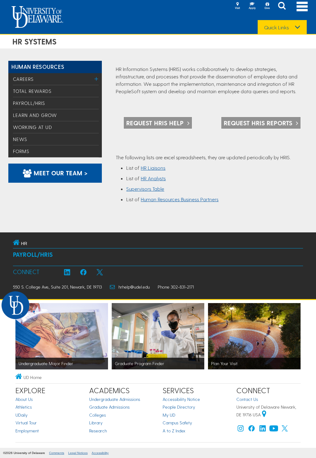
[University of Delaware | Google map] (264, 414)
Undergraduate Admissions (114, 399)
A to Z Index (174, 430)
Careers (23, 79)
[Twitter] (285, 429)
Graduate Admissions (109, 407)
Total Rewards (32, 91)
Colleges (97, 415)
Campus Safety (177, 422)
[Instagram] (240, 429)
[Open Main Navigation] (302, 6)
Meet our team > (60, 173)
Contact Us (247, 399)
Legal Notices (78, 453)
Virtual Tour (26, 422)
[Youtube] (273, 429)
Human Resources (37, 66)
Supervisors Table (145, 189)
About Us (24, 399)
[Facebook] (251, 429)
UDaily (21, 415)
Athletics (23, 407)
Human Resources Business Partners (179, 199)
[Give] (267, 6)
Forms (21, 151)
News (20, 139)
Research (98, 430)
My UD (169, 415)
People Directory (179, 407)
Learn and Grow (35, 115)
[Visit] (237, 6)
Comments (56, 453)
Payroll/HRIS (29, 103)
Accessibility (100, 453)
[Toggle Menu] (96, 79)
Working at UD (32, 127)
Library (95, 422)
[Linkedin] (262, 429)
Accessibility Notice (181, 399)
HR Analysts (153, 178)
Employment (27, 430)
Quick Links (276, 27)
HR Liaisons (153, 168)
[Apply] (252, 6)
